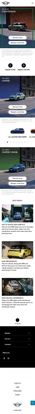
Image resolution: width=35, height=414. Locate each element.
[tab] (7, 142)
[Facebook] (4, 358)
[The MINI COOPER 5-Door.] (17, 168)
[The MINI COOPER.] (17, 96)
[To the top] (17, 320)
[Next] (32, 131)
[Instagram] (8, 358)
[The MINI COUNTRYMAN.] (17, 27)
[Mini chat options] (33, 403)
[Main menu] (32, 3)
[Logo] (17, 404)
